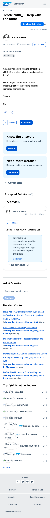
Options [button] (45, 24)
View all (6, 467)
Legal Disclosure (37, 497)
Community (19, 4)
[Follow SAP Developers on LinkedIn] (32, 482)
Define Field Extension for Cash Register (22, 372)
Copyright (12, 497)
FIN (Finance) (9, 56)
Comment (26, 122)
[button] (35, 44)
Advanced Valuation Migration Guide (20, 327)
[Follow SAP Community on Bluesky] (23, 482)
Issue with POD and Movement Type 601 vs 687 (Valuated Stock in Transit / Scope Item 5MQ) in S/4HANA (23, 315)
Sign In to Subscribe (32, 24)
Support (37, 504)
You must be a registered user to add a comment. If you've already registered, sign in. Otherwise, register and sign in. (24, 246)
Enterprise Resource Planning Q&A (21, 322)
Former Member (19, 37)
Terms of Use (37, 490)
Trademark (12, 504)
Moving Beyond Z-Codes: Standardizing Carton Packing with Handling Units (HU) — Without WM (25, 357)
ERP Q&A (9, 10)
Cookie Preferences (12, 512)
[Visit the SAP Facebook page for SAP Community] (18, 482)
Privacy (12, 490)
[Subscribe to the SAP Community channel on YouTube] (27, 482)
